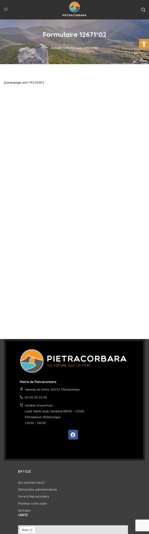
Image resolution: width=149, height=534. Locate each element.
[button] (143, 9)
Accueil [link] (56, 48)
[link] (144, 44)
